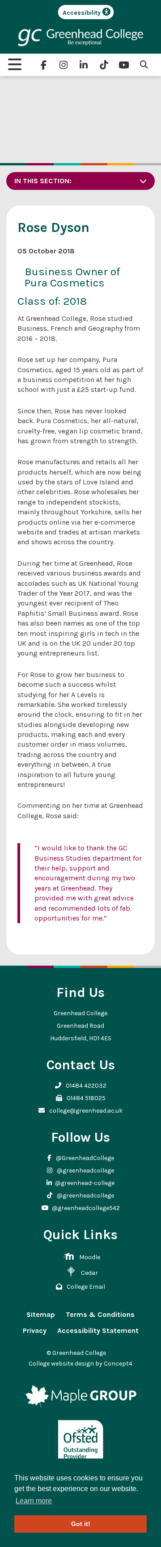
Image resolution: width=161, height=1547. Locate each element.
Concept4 (118, 1363)
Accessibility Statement (98, 1330)
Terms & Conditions (100, 1314)
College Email (85, 1287)
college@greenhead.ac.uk (85, 1110)
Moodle (89, 1257)
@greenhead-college (84, 1183)
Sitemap (40, 1314)
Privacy (35, 1330)
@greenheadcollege (84, 1170)
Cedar (89, 1273)
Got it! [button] (80, 1523)
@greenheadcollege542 (86, 1208)
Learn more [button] (34, 1501)
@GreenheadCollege (84, 1158)
